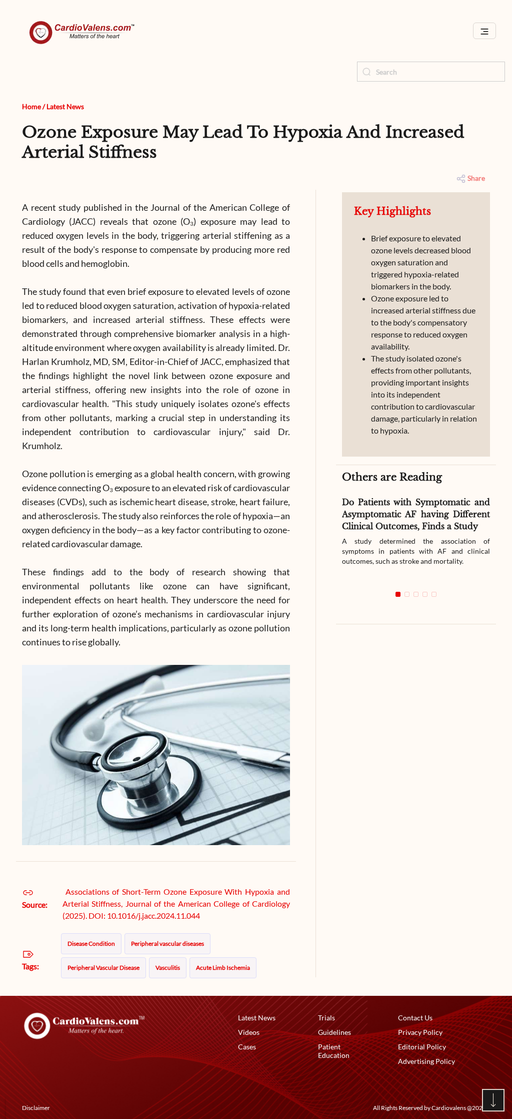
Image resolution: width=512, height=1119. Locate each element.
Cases (247, 1046)
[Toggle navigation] (484, 31)
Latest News (65, 106)
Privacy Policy (420, 1032)
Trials (326, 1017)
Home (31, 106)
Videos (249, 1032)
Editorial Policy (422, 1046)
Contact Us (415, 1017)
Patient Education (334, 1050)
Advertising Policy (426, 1061)
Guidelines (334, 1032)
